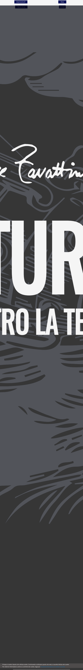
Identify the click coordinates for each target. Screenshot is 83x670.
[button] (20, 1)
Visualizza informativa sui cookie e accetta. (53, 667)
